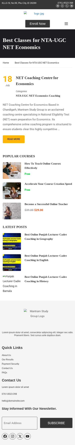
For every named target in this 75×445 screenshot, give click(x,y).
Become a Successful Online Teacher (46, 204)
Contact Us (7, 368)
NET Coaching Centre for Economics (37, 81)
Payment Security (10, 364)
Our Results (7, 359)
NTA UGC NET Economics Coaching (38, 95)
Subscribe (56, 423)
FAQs (4, 372)
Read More (13, 139)
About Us (6, 355)
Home (6, 62)
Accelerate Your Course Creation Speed (48, 183)
